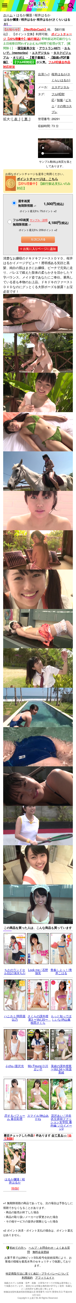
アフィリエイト (44, 1277)
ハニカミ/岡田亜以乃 (15, 1017)
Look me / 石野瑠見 (38, 971)
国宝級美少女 (26, 48)
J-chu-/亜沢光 (15, 1066)
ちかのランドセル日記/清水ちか (15, 971)
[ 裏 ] (26, 118)
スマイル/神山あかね (38, 1117)
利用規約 (27, 1277)
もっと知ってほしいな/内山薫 (61, 1017)
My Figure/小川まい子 (38, 1067)
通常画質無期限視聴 (27, 203)
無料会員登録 (41, 1252)
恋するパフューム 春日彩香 (14, 1117)
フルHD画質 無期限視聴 (30, 222)
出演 (43, 74)
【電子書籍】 (37, 57)
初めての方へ (18, 1248)
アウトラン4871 (50, 48)
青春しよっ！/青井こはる (61, 971)
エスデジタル (41, 52)
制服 (60, 100)
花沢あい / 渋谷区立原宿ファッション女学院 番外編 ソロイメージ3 (61, 1122)
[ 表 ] (16, 118)
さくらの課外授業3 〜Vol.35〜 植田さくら (39, 1019)
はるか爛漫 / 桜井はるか (15, 1180)
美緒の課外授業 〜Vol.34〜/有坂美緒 (61, 1069)
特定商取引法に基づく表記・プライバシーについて (37, 1273)
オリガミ (19, 57)
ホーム (8, 15)
